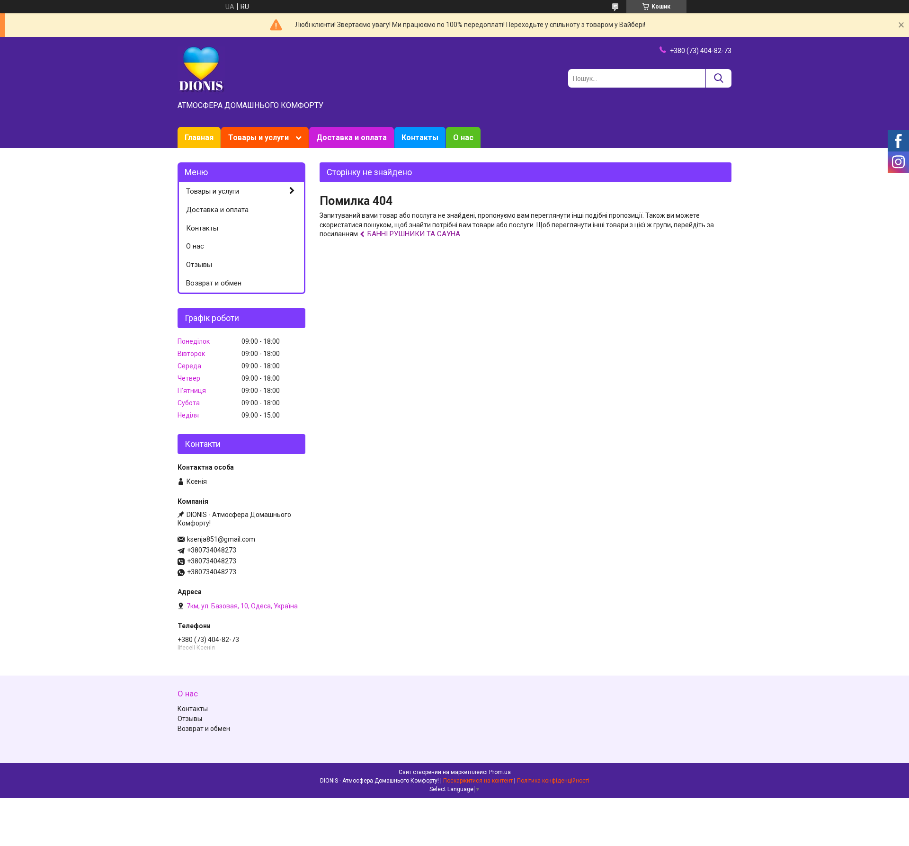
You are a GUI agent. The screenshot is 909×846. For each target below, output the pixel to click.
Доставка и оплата (351, 137)
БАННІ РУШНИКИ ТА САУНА (413, 234)
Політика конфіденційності (553, 780)
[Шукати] (718, 78)
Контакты (419, 137)
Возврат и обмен (213, 283)
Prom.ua (500, 772)
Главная (199, 137)
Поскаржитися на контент (478, 780)
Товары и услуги (258, 137)
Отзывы (199, 264)
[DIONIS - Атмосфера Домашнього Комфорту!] (201, 69)
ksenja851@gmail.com (221, 539)
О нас (463, 137)
